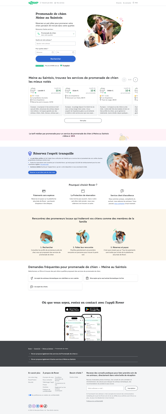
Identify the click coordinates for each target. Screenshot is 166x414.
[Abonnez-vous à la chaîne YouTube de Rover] (41, 406)
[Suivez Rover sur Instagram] (34, 406)
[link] (56, 59)
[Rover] (33, 3)
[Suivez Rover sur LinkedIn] (37, 406)
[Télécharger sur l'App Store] (72, 309)
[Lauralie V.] (45, 101)
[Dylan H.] (80, 101)
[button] (59, 3)
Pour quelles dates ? (42, 49)
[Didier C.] (115, 101)
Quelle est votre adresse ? (44, 40)
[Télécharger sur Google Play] (93, 309)
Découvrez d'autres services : (45, 29)
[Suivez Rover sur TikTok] (45, 406)
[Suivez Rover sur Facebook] (30, 406)
